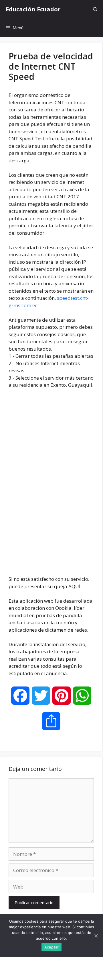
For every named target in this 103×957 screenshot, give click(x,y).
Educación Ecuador (33, 9)
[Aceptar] (96, 936)
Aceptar (51, 947)
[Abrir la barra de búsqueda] (95, 9)
